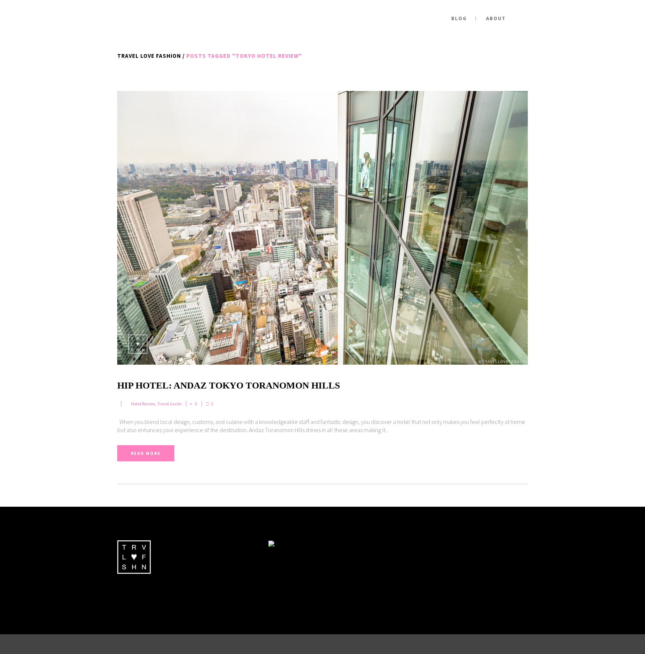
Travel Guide (169, 403)
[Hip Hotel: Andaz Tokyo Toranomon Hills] (322, 228)
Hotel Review (143, 403)
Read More (146, 453)
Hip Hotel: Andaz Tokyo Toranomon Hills (228, 385)
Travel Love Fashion (149, 55)
